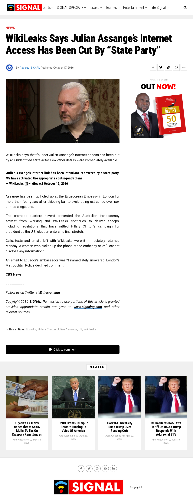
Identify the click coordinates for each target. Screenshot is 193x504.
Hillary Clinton (47, 329)
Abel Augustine (21, 439)
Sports (46, 7)
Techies (111, 7)
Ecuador (31, 329)
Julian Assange (67, 329)
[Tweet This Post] (160, 67)
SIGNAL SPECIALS (70, 7)
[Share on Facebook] (153, 67)
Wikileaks (90, 329)
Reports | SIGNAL (30, 67)
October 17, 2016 (56, 183)
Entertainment (133, 7)
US (80, 329)
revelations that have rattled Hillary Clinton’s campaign (67, 226)
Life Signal (158, 7)
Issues (94, 7)
